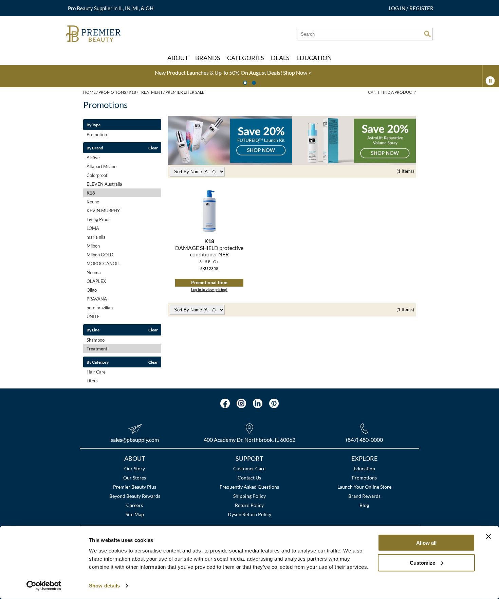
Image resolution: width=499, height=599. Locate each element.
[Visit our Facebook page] (225, 403)
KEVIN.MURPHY (103, 210)
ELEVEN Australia (104, 184)
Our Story (134, 468)
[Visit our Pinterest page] (274, 403)
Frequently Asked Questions (249, 487)
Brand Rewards (364, 496)
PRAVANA (97, 299)
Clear (153, 148)
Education (364, 468)
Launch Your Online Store (364, 487)
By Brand (95, 148)
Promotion (97, 134)
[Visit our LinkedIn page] (257, 403)
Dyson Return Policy (249, 514)
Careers (134, 505)
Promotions (364, 477)
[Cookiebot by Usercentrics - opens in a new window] (44, 586)
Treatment (97, 348)
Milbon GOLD (100, 254)
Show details (104, 585)
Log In (397, 8)
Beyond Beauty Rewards (134, 496)
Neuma (94, 272)
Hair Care (96, 372)
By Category (98, 362)
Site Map (135, 514)
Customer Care (249, 468)
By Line (93, 330)
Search (427, 34)
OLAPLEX (96, 281)
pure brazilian (100, 307)
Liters (92, 380)
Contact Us (249, 477)
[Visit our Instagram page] (241, 403)
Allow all (426, 543)
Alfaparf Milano (101, 166)
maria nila (96, 237)
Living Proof (98, 219)
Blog (364, 505)
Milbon (93, 246)
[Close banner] (488, 536)
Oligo (92, 290)
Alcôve (93, 157)
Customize (422, 562)
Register (421, 8)
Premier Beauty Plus (134, 487)
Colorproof (97, 175)
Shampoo (96, 340)
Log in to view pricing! (209, 289)
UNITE (93, 316)
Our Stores (134, 477)
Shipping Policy (249, 496)
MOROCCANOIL (103, 263)
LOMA (93, 228)
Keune (93, 201)
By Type (93, 125)
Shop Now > (92, 72)
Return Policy (249, 505)
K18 (91, 193)
